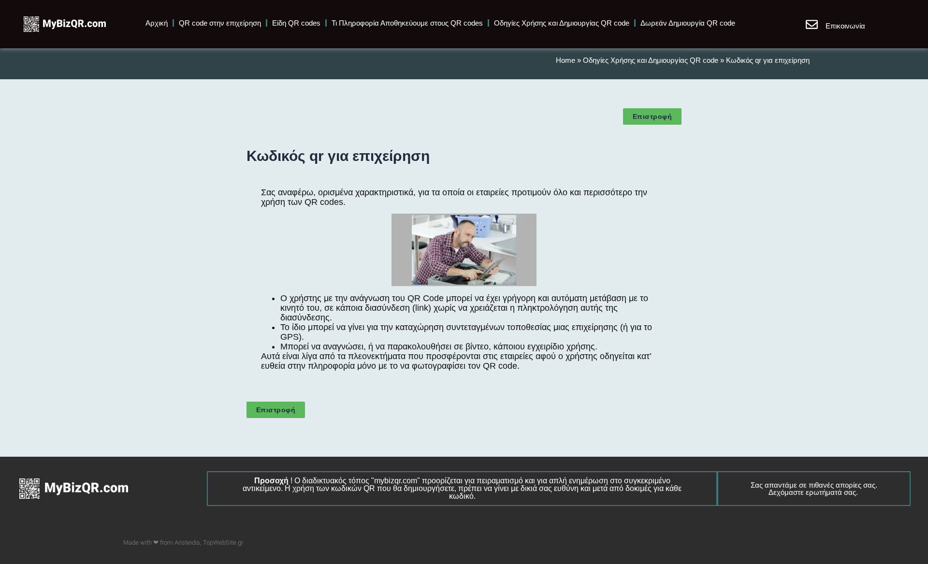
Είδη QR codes (296, 23)
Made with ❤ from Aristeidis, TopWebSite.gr (183, 542)
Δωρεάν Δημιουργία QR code (687, 23)
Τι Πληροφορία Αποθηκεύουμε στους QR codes (407, 23)
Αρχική (156, 23)
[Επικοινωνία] (812, 24)
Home (565, 60)
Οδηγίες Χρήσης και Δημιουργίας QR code (561, 23)
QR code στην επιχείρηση (220, 23)
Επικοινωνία (845, 26)
